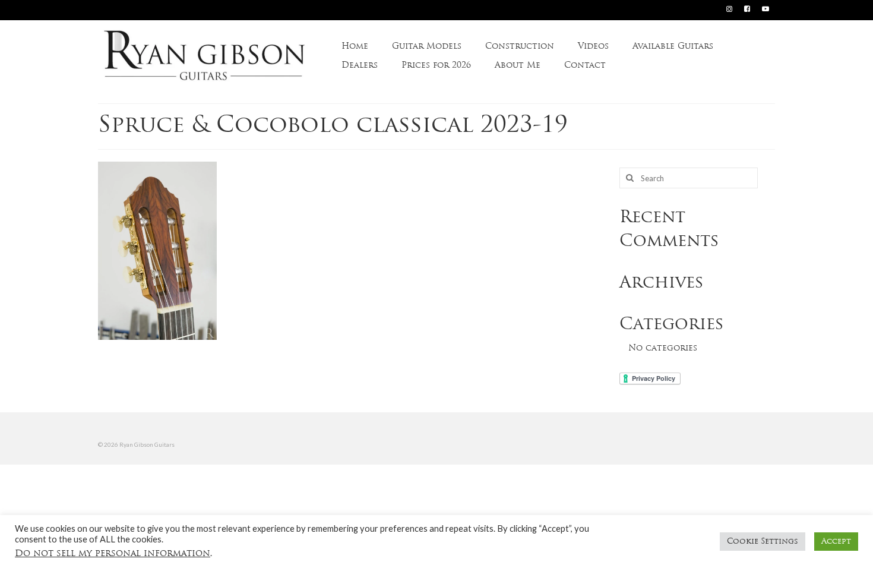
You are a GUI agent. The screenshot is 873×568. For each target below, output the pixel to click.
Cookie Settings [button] (762, 541)
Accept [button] (836, 541)
